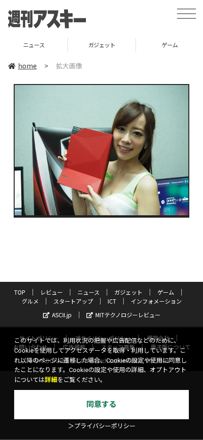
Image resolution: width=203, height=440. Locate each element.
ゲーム (130, 45)
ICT (112, 301)
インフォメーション (156, 301)
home (27, 65)
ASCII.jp (62, 315)
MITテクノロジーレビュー (128, 315)
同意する (101, 404)
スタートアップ (73, 301)
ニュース (88, 292)
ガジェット (62, 45)
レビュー (51, 292)
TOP (19, 292)
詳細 (51, 379)
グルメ (30, 301)
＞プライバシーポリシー (101, 426)
